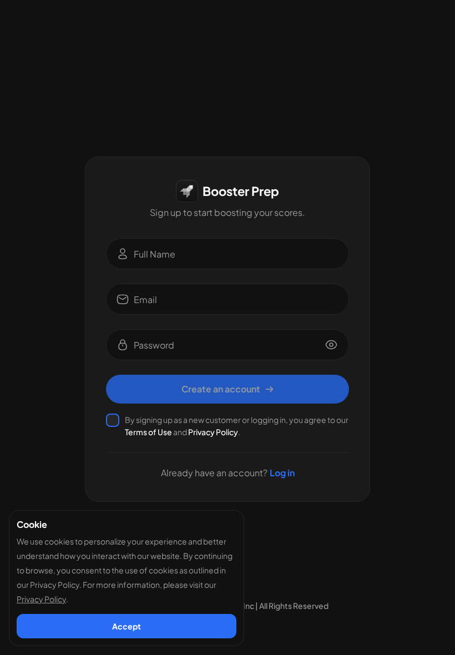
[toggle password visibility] (331, 344)
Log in (282, 472)
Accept (126, 626)
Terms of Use (148, 432)
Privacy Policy (213, 432)
